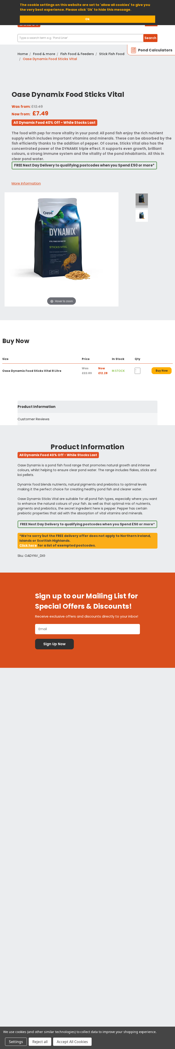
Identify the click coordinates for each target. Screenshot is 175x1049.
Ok (87, 19)
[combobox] (87, 38)
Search (150, 38)
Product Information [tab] (36, 406)
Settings (16, 1041)
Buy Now (162, 371)
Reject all (40, 1041)
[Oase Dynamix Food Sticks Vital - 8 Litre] (141, 216)
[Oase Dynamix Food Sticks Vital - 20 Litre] (141, 200)
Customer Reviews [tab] (33, 419)
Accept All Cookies (72, 1041)
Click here (28, 545)
